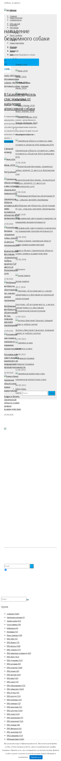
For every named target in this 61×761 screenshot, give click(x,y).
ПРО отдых (13, 692)
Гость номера (14, 624)
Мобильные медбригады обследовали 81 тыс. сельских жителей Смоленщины (11, 315)
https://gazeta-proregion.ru (20, 488)
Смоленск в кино (23, 348)
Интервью (12, 631)
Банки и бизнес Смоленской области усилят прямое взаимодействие (12, 403)
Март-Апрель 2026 (24, 111)
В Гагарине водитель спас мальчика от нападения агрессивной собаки (20, 101)
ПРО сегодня (15, 710)
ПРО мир (12, 678)
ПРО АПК (12, 639)
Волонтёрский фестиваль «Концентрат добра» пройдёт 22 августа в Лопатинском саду (35, 183)
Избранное (12, 628)
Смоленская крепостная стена (30, 379)
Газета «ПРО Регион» (12, 75)
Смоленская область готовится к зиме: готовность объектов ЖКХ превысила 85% (35, 153)
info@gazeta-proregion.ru (20, 485)
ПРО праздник (14, 707)
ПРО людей (15, 23)
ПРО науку (13, 682)
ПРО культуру (14, 667)
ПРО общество (15, 689)
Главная (13, 16)
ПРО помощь (14, 703)
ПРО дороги (14, 649)
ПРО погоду (14, 696)
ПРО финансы (14, 728)
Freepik (12, 551)
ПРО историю (14, 664)
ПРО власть (13, 646)
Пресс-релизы (14, 635)
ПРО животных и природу (19, 653)
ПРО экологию (14, 732)
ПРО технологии (15, 717)
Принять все (36, 757)
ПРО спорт (13, 714)
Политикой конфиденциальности (33, 570)
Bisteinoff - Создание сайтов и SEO (30, 595)
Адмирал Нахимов (24, 364)
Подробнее (8, 141)
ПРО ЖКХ (13, 656)
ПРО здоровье (15, 660)
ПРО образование (16, 685)
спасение (24, 86)
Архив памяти (22, 281)
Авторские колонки (16, 617)
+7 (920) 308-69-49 (18, 467)
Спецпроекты (16, 20)
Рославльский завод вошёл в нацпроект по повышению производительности (15, 361)
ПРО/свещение (15, 735)
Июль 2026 (21, 76)
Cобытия (7, 82)
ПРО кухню (13, 671)
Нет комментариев (11, 79)
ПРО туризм (13, 725)
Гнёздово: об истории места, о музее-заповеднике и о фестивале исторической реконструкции (35, 307)
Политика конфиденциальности (17, 534)
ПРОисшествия (15, 739)
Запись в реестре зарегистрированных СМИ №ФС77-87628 (27, 507)
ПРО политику (14, 699)
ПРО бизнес (13, 642)
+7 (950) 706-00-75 (17, 481)
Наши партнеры (17, 43)
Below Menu (20, 389)
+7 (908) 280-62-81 (17, 478)
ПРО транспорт (15, 721)
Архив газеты (14, 621)
